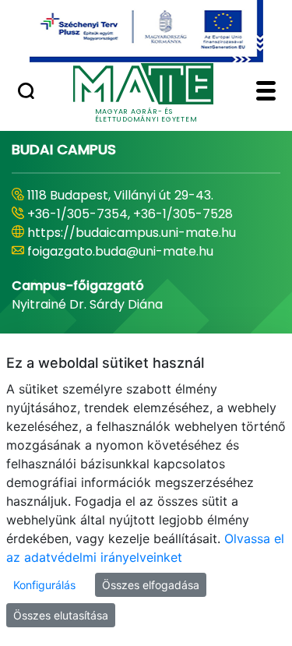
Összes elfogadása (150, 584)
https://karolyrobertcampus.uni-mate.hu (128, 242)
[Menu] (266, 92)
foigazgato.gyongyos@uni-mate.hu (134, 270)
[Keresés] (26, 92)
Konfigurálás (44, 584)
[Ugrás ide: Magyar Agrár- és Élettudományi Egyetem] (146, 31)
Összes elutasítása (60, 615)
